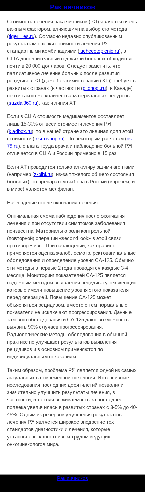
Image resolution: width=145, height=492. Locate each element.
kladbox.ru (20, 131)
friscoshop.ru (48, 138)
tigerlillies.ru (21, 36)
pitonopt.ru (94, 88)
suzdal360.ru (23, 103)
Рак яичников (72, 7)
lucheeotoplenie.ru (99, 51)
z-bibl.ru (43, 174)
